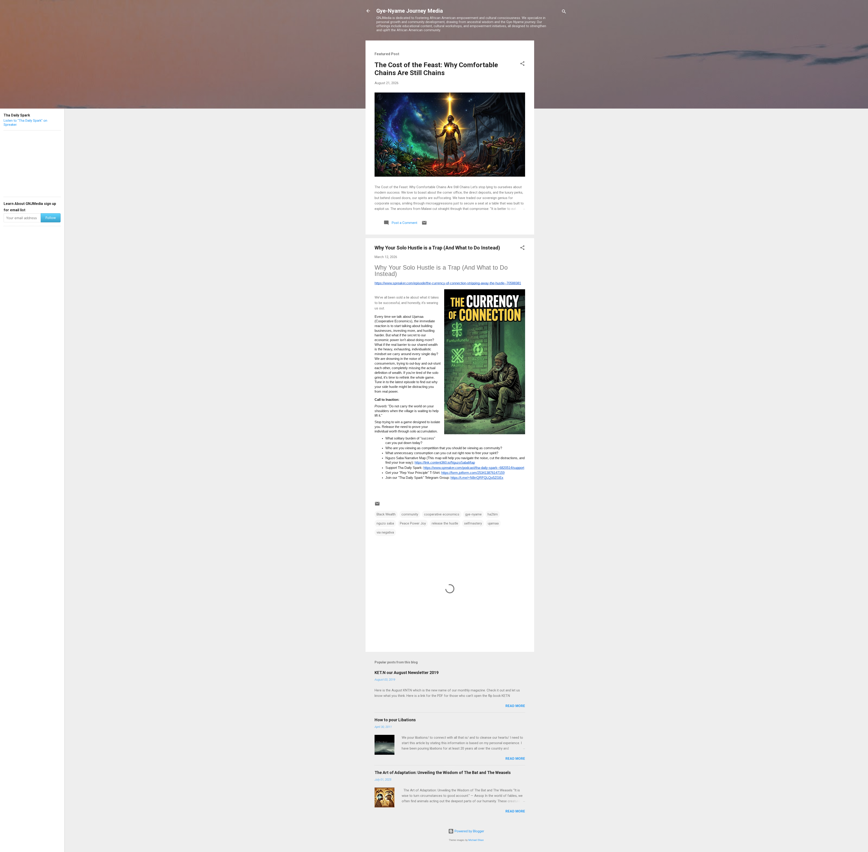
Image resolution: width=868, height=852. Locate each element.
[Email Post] (424, 224)
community (409, 514)
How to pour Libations (395, 719)
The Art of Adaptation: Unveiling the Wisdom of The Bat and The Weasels (443, 772)
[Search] (564, 12)
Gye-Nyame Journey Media (409, 11)
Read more (515, 706)
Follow (50, 218)
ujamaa (493, 523)
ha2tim (493, 514)
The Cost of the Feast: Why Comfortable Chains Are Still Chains (436, 69)
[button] (522, 64)
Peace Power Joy (413, 523)
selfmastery (473, 523)
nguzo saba (385, 523)
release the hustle (445, 523)
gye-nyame (473, 514)
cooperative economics (441, 514)
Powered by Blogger (469, 831)
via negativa (385, 532)
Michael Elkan (476, 840)
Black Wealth (386, 514)
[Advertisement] (552, 108)
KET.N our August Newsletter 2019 (407, 672)
